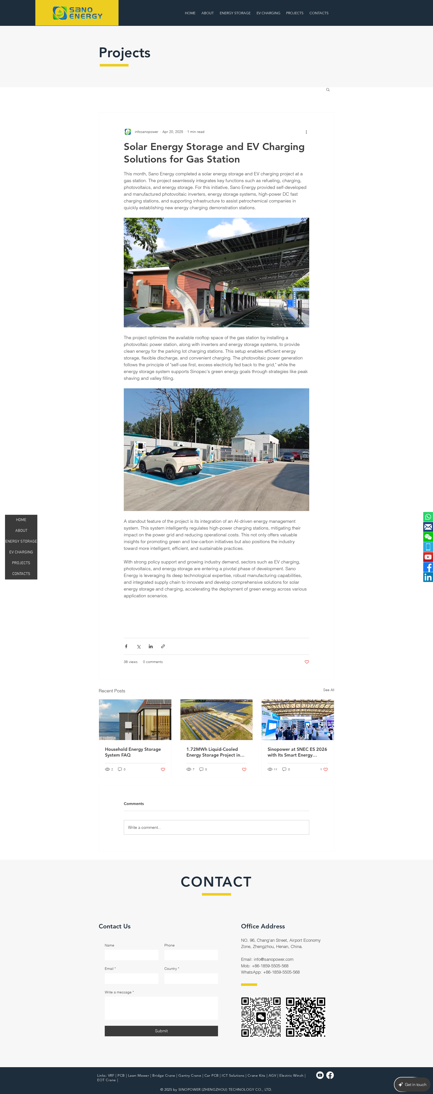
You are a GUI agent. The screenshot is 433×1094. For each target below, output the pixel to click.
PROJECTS (21, 563)
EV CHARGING (21, 552)
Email (110, 968)
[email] (428, 527)
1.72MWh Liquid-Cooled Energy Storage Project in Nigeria (213, 752)
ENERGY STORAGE (21, 541)
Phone (169, 945)
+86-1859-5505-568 (270, 965)
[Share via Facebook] (126, 646)
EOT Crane (106, 1080)
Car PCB (211, 1075)
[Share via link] (163, 646)
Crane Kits (256, 1075)
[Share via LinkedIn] (150, 646)
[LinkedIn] (428, 577)
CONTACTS (21, 573)
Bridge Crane (163, 1075)
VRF (111, 1075)
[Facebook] (428, 567)
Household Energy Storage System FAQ (133, 752)
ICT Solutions (233, 1075)
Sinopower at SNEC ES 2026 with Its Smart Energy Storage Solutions (297, 752)
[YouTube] (428, 557)
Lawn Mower (138, 1075)
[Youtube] (320, 1075)
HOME (21, 520)
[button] (269, 13)
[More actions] (306, 132)
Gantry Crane (189, 1075)
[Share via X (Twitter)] (138, 646)
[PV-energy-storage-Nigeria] (216, 719)
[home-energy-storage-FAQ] (135, 719)
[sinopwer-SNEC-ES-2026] (298, 719)
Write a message (119, 992)
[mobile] (428, 547)
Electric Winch (291, 1075)
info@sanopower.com (273, 959)
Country (171, 968)
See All (328, 690)
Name (109, 945)
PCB (121, 1075)
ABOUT (21, 530)
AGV (272, 1075)
